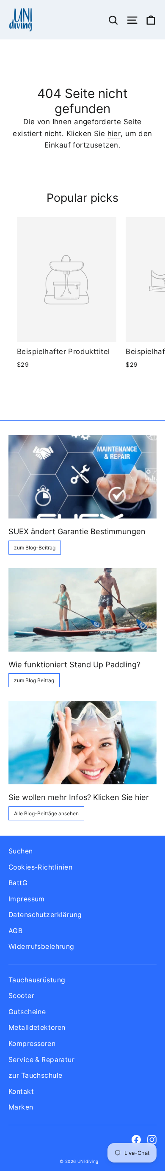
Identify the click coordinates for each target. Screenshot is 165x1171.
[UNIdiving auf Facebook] (136, 1139)
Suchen (20, 851)
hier (114, 133)
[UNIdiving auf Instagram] (152, 1139)
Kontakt (21, 1091)
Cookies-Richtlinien (40, 867)
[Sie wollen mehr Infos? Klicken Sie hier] (82, 742)
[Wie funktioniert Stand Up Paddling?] (82, 610)
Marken (20, 1107)
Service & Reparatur (41, 1060)
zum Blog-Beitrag (34, 547)
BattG (18, 883)
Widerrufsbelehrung (41, 946)
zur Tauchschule (35, 1075)
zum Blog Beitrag (34, 680)
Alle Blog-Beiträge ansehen (46, 813)
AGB (15, 931)
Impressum (26, 899)
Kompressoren (31, 1044)
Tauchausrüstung (36, 980)
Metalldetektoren (37, 1027)
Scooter (21, 996)
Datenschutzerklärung (45, 915)
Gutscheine (27, 1012)
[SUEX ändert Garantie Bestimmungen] (82, 477)
